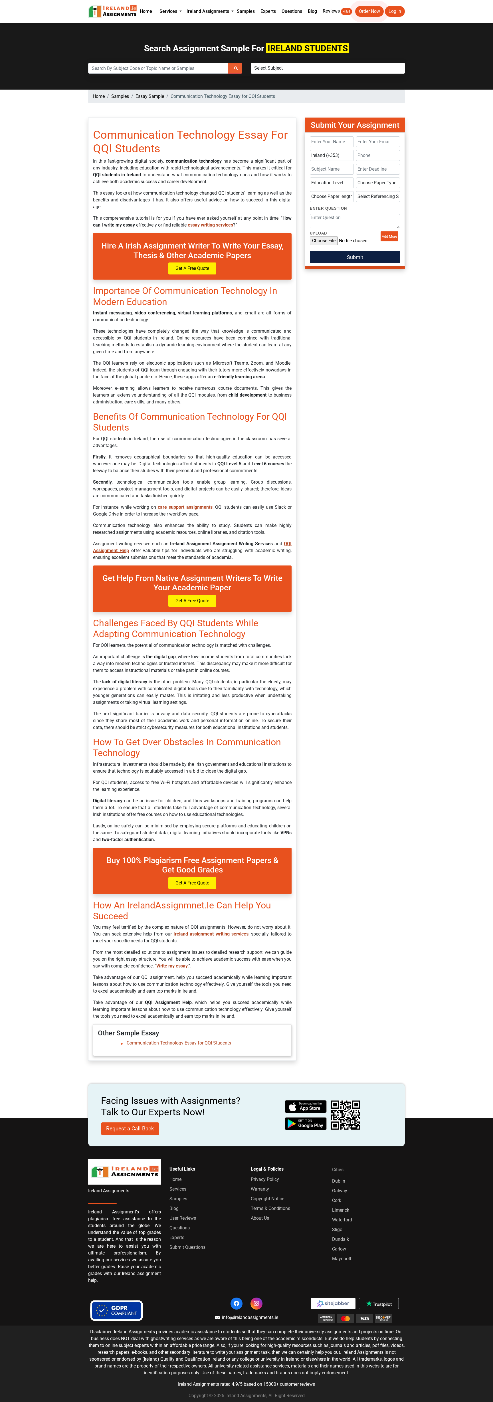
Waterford (342, 1220)
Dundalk (340, 1239)
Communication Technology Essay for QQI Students (179, 1043)
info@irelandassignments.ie (250, 1317)
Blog (312, 11)
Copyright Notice (267, 1198)
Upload (318, 233)
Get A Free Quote (192, 268)
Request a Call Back (130, 1128)
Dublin (338, 1181)
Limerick (340, 1210)
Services (177, 1189)
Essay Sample (150, 96)
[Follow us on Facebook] (237, 1304)
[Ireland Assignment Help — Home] (112, 11)
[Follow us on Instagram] (256, 1304)
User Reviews (182, 1218)
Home (146, 11)
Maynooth (342, 1258)
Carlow (339, 1249)
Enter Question (328, 208)
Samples (246, 11)
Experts (268, 11)
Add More (389, 236)
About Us (260, 1218)
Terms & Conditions (270, 1208)
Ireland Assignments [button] (208, 11)
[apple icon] (306, 1106)
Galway (339, 1190)
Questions (292, 11)
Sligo (337, 1229)
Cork (336, 1200)
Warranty (260, 1189)
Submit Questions (187, 1247)
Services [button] (168, 11)
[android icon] (306, 1123)
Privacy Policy (265, 1179)
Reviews (336, 11)
